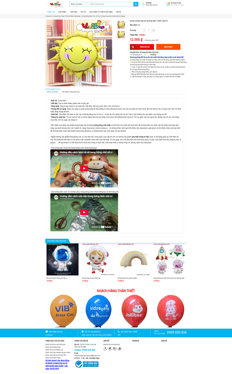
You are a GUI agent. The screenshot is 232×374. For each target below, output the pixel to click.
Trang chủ (51, 12)
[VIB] (62, 311)
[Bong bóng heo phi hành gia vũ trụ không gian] (169, 259)
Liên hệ (118, 12)
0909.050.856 (88, 350)
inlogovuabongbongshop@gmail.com (87, 356)
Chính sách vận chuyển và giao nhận (57, 352)
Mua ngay (168, 47)
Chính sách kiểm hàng (52, 358)
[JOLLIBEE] (134, 311)
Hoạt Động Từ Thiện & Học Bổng (101, 12)
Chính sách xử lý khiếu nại (54, 350)
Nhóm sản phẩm (76, 4)
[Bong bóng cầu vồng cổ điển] (134, 259)
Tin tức (83, 12)
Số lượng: (133, 30)
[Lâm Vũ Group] (170, 311)
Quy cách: (135, 25)
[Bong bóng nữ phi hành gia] (98, 259)
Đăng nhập (149, 5)
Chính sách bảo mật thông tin (55, 344)
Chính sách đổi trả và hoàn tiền (55, 355)
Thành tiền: (137, 35)
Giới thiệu (73, 12)
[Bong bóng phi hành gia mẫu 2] (63, 259)
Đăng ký (155, 5)
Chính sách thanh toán (53, 347)
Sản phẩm (62, 12)
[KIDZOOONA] (98, 311)
